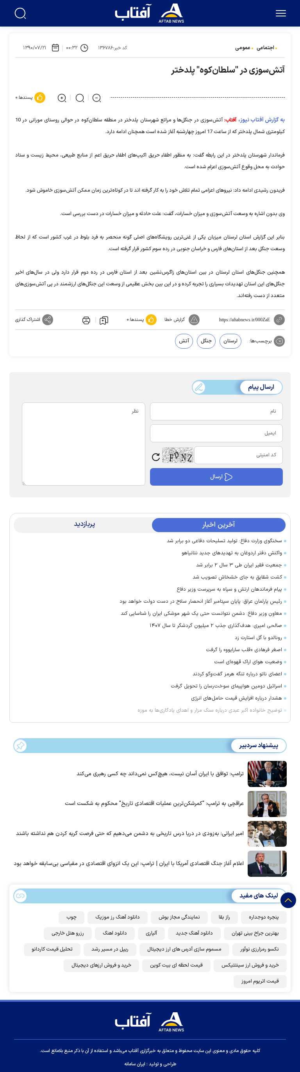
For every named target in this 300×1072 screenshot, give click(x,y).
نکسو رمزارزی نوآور (259, 949)
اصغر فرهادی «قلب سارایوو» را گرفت (244, 650)
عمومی (242, 48)
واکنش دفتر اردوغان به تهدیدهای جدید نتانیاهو (232, 553)
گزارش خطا (174, 319)
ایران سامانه (134, 1064)
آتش (184, 341)
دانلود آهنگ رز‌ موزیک (117, 917)
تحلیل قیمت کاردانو (52, 949)
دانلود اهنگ (115, 933)
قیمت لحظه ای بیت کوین (176, 965)
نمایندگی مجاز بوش (179, 917)
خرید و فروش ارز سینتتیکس (250, 965)
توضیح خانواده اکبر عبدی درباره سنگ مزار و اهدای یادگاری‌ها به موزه (210, 710)
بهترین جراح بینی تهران (255, 933)
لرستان (230, 341)
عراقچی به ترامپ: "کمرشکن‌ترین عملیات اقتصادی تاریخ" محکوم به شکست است (154, 804)
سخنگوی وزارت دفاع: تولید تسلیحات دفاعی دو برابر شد (224, 541)
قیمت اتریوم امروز (260, 981)
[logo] (151, 12)
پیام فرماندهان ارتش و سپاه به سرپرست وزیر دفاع (229, 589)
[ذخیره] (104, 320)
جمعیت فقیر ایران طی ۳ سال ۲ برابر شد (239, 565)
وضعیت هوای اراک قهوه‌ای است (248, 662)
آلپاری (151, 933)
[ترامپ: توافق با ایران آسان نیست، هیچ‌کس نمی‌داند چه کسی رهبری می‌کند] (265, 773)
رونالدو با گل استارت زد (258, 638)
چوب (71, 917)
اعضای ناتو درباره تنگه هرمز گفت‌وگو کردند (237, 674)
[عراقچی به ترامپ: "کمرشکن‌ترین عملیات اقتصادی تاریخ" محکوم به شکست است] (265, 803)
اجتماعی (265, 48)
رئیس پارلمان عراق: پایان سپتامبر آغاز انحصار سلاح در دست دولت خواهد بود (201, 601)
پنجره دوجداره (264, 917)
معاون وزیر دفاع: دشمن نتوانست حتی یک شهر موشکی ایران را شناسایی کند (201, 614)
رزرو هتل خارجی (68, 933)
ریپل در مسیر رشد (110, 949)
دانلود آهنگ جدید (194, 933)
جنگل (206, 341)
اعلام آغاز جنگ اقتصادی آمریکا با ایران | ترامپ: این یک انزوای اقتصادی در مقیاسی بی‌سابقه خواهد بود (129, 864)
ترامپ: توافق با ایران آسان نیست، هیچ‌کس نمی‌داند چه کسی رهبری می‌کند (160, 774)
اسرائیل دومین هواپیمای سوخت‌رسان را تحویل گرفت (226, 686)
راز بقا (224, 917)
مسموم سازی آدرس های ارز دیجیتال (184, 949)
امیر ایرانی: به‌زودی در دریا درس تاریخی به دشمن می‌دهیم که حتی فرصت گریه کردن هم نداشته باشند (130, 834)
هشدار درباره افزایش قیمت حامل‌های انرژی (236, 698)
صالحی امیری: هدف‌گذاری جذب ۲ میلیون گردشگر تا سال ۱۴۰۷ (216, 626)
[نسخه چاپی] (85, 319)
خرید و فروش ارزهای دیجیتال (101, 965)
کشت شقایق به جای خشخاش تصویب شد (237, 577)
